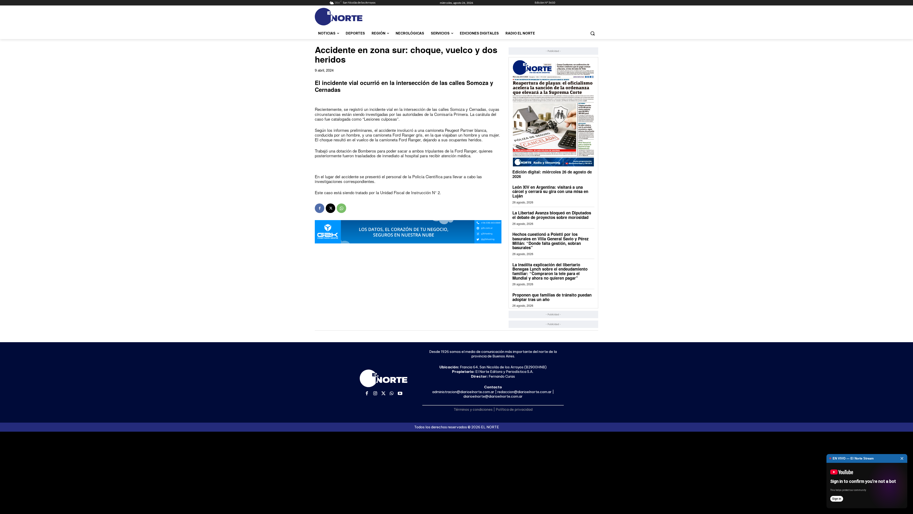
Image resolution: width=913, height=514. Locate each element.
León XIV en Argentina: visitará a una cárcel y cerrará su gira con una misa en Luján (550, 191)
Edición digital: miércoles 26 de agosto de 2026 (552, 174)
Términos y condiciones (473, 409)
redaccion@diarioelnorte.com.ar (524, 392)
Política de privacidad (514, 409)
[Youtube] (400, 394)
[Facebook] (319, 208)
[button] (592, 33)
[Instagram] (375, 394)
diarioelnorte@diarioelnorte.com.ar (493, 396)
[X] (330, 208)
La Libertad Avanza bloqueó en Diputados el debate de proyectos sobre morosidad (551, 215)
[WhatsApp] (341, 208)
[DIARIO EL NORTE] (357, 16)
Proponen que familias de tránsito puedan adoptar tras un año (552, 297)
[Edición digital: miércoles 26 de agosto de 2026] (553, 113)
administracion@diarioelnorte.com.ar (463, 392)
